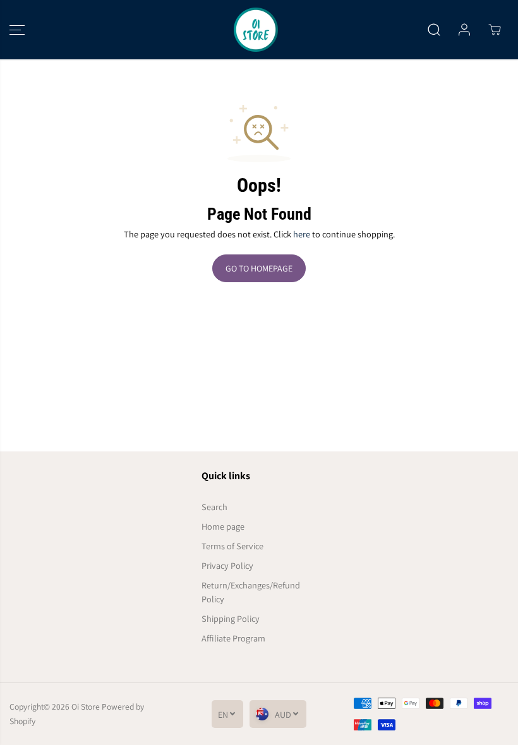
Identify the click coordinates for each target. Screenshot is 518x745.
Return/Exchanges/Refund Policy (251, 592)
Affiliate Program (233, 638)
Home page (223, 526)
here (301, 234)
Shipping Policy (231, 618)
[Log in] (464, 30)
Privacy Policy (227, 565)
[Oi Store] (256, 30)
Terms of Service (232, 546)
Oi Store (85, 706)
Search (214, 507)
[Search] (434, 30)
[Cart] (495, 30)
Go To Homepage (259, 268)
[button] (17, 29)
